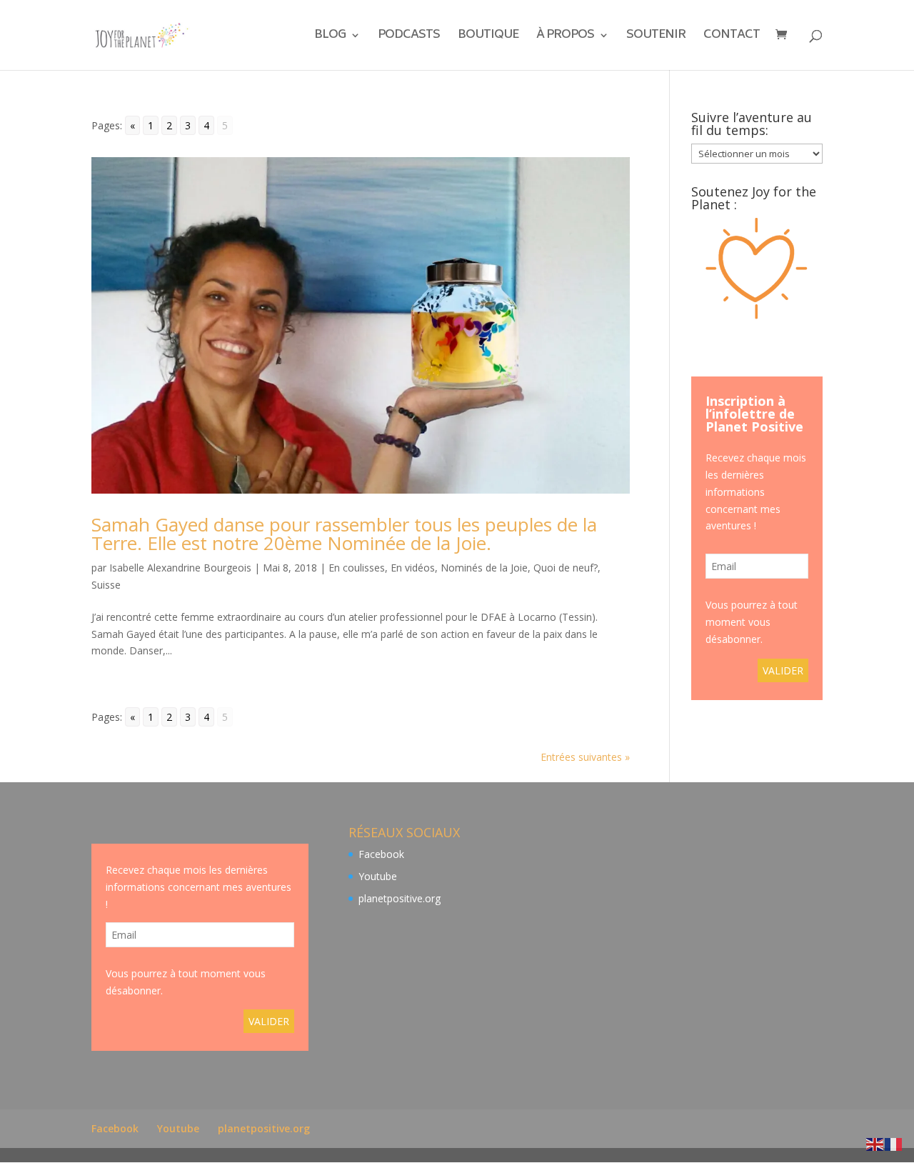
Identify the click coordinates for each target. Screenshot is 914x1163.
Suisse (106, 585)
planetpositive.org (399, 898)
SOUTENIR (656, 37)
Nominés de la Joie (484, 567)
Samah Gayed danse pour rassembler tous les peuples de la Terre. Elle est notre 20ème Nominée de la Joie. (344, 533)
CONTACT (731, 37)
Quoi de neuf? (565, 567)
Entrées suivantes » (585, 757)
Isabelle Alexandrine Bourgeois (180, 567)
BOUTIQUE (488, 37)
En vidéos (413, 567)
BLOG (330, 37)
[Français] (894, 1143)
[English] (875, 1143)
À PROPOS (565, 37)
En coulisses (356, 567)
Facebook (381, 854)
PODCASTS (409, 37)
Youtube (377, 876)
